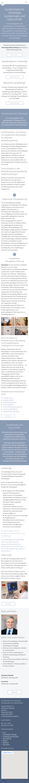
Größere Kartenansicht (4, 780)
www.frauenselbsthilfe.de (10, 409)
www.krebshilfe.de (8, 405)
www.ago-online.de (8, 400)
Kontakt (5, 740)
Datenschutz (6, 745)
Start (4, 732)
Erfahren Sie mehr (14, 77)
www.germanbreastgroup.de (11, 411)
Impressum (6, 742)
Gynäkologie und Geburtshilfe (11, 736)
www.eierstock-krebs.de (10, 402)
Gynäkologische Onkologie (10, 734)
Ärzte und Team (7, 738)
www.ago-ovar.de (8, 398)
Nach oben (8, 416)
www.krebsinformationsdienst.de (12, 407)
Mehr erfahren (14, 55)
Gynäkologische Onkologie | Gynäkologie (3, 3)
